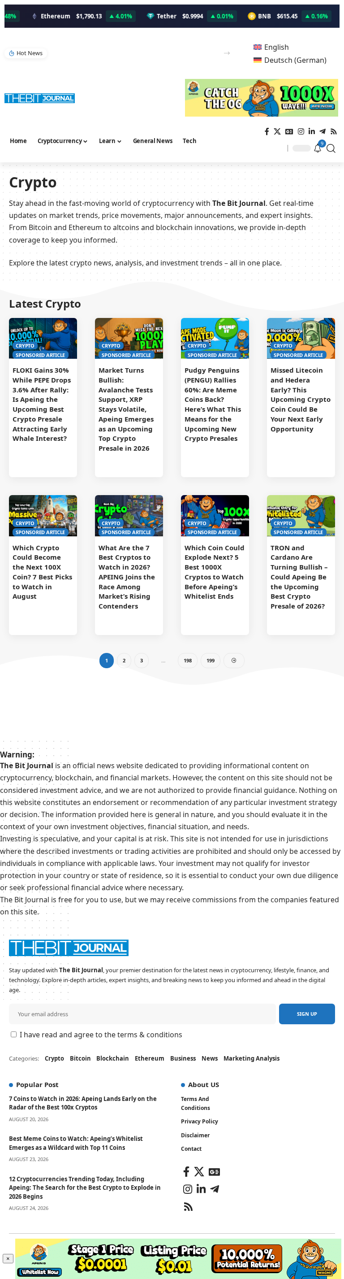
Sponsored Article (40, 355)
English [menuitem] (276, 47)
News (210, 1058)
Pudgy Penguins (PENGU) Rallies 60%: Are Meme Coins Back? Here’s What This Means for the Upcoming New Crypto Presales (213, 404)
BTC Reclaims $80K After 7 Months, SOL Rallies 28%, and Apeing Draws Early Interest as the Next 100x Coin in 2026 (133, 53)
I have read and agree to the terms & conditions (101, 1035)
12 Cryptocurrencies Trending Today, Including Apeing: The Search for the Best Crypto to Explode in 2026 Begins (85, 1188)
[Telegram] (322, 132)
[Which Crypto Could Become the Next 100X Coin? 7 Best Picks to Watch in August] (43, 515)
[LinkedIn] (311, 132)
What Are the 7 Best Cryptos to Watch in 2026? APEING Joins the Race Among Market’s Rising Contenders (127, 577)
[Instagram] (301, 132)
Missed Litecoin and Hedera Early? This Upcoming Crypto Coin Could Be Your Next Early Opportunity (301, 399)
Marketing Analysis (252, 1058)
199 (210, 660)
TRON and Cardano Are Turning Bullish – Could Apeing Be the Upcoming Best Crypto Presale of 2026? (299, 577)
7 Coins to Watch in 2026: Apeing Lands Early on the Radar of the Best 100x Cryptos (83, 1103)
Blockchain (112, 1058)
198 (188, 660)
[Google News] (289, 132)
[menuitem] (271, 46)
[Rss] (334, 132)
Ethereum (149, 1058)
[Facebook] (266, 132)
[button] (227, 53)
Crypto (25, 345)
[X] (277, 132)
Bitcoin (80, 1058)
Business (183, 1058)
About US (203, 1084)
